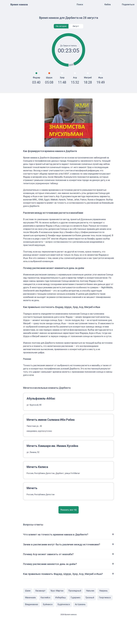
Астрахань (80, 604)
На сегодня (61, 26)
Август (76, 26)
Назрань (103, 590)
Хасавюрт (40, 590)
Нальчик (90, 590)
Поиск (80, 4)
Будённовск (64, 604)
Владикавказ (31, 604)
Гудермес (76, 597)
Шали (27, 590)
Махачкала (30, 597)
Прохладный (74, 590)
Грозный (89, 597)
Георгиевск (105, 597)
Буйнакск (48, 604)
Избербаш (60, 597)
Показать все (68, 510)
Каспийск (45, 597)
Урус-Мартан (56, 590)
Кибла (107, 4)
